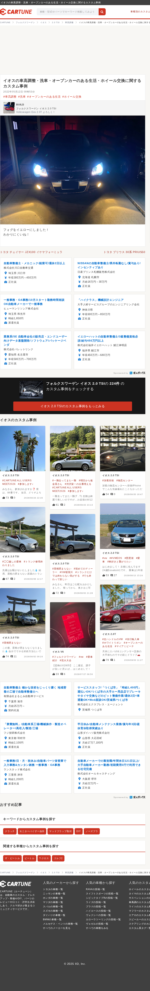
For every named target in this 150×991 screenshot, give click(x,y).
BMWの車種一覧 (52, 919)
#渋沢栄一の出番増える (78, 484)
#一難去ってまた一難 (64, 480)
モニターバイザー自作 (32, 831)
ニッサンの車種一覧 (54, 893)
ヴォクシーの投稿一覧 (98, 915)
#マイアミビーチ (124, 646)
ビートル (30, 858)
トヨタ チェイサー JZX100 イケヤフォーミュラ (31, 252)
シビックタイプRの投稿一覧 (102, 898)
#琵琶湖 (129, 558)
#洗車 (22, 96)
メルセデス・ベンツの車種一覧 (60, 923)
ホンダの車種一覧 (53, 898)
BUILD (20, 104)
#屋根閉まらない (61, 568)
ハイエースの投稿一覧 (98, 910)
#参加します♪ (25, 484)
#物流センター (124, 480)
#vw (104, 558)
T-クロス (44, 858)
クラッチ (10, 831)
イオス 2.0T (109, 634)
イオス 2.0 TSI (10, 475)
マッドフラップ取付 (60, 831)
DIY (78, 831)
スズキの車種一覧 (53, 910)
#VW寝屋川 (66, 572)
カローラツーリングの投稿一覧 (103, 919)
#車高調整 (10, 96)
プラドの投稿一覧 (96, 906)
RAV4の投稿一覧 (95, 889)
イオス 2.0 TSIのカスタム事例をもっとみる (72, 406)
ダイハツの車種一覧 (54, 915)
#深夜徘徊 (108, 480)
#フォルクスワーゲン (64, 657)
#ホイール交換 (71, 96)
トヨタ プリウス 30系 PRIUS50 (124, 252)
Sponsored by (120, 373)
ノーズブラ (92, 831)
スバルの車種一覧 (53, 906)
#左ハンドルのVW (112, 639)
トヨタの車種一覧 (53, 889)
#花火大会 (65, 660)
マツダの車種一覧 (53, 902)
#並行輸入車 (132, 639)
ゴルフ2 (58, 858)
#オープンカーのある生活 (44, 96)
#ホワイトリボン (111, 642)
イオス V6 (58, 651)
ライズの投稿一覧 (96, 902)
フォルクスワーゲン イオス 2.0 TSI (36, 108)
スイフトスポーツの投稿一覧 (102, 893)
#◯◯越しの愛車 (11, 561)
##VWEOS (116, 558)
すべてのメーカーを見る (57, 928)
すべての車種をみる (97, 928)
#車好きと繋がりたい (119, 561)
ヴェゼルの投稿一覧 (97, 923)
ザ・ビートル (12, 858)
